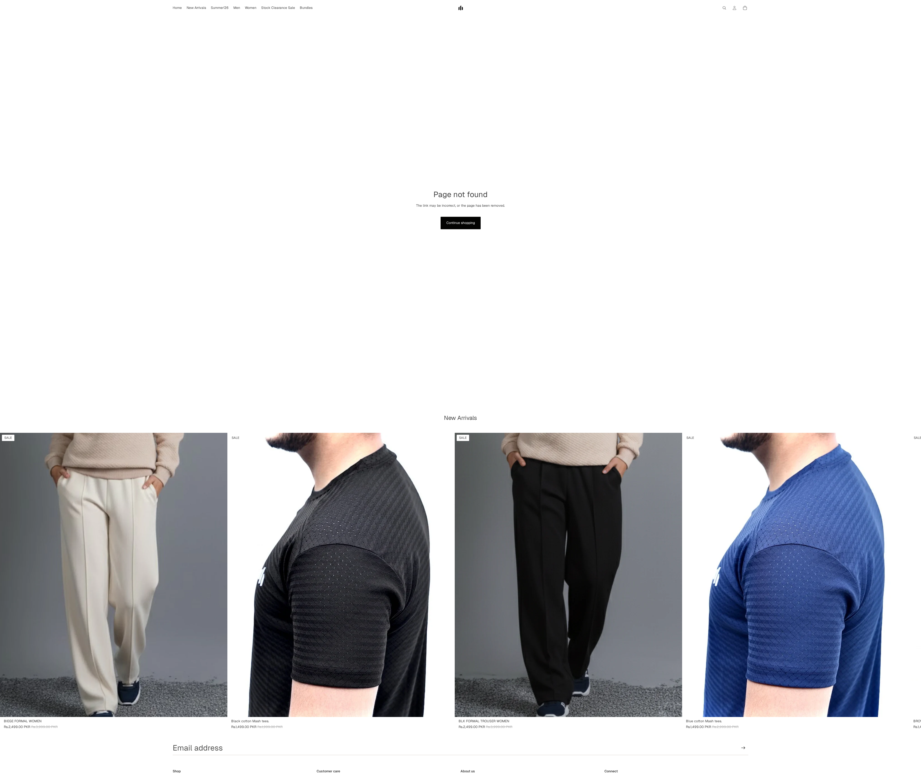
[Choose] (220, 709)
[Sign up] (743, 748)
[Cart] (745, 8)
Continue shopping (460, 223)
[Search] (724, 8)
